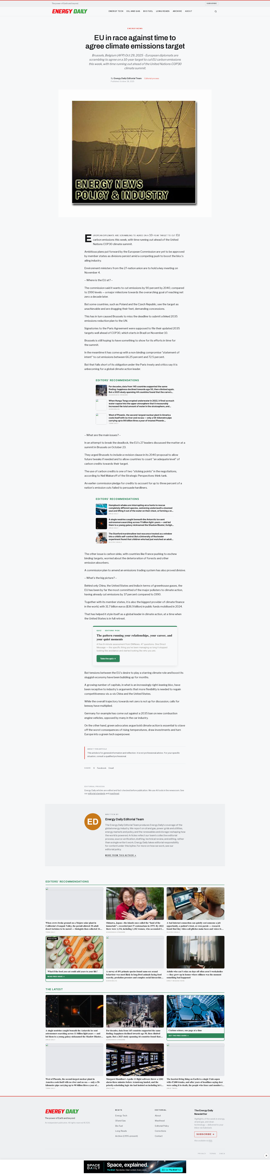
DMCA (222, 1154)
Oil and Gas (133, 11)
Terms (213, 1154)
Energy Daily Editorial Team (128, 78)
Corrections (160, 1131)
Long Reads (163, 11)
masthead (114, 793)
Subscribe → (205, 1134)
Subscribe (212, 3)
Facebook (101, 768)
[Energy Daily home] (70, 11)
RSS (210, 1141)
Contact (159, 1136)
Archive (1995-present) (126, 1136)
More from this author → (120, 855)
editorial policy (113, 849)
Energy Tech (116, 11)
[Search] (215, 11)
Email (111, 768)
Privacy (202, 1154)
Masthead (160, 1120)
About (188, 11)
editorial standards (96, 793)
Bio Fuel (148, 11)
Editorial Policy (162, 1126)
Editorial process (152, 78)
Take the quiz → (108, 658)
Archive (177, 11)
